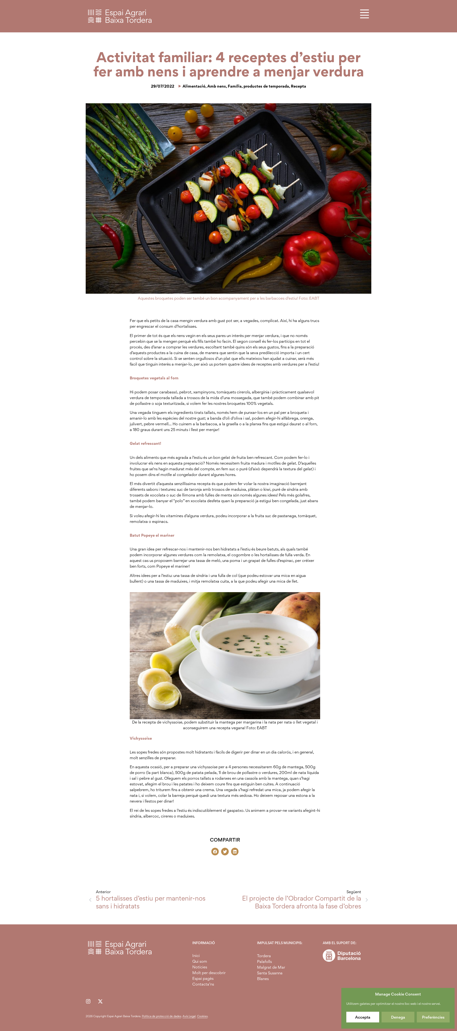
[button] (215, 851)
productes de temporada (266, 86)
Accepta (362, 1017)
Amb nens (216, 86)
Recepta (298, 86)
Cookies (202, 1016)
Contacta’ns (203, 984)
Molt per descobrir (209, 972)
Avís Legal (189, 1016)
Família (235, 86)
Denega (398, 1017)
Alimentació (194, 86)
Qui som (199, 961)
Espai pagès (203, 978)
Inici (196, 955)
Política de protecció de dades (161, 1016)
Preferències (433, 1017)
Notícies (199, 967)
